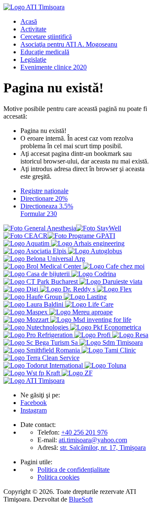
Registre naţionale (44, 190)
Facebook (33, 402)
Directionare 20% (44, 198)
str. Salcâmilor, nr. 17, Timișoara (103, 447)
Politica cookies (58, 477)
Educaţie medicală (44, 51)
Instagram (33, 410)
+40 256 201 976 (84, 432)
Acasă (28, 21)
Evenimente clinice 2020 (53, 67)
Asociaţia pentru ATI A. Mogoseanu (68, 44)
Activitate (33, 29)
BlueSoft (81, 499)
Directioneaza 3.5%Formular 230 (46, 209)
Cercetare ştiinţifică (46, 36)
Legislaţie (33, 59)
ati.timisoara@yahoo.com (93, 439)
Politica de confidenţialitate (73, 469)
